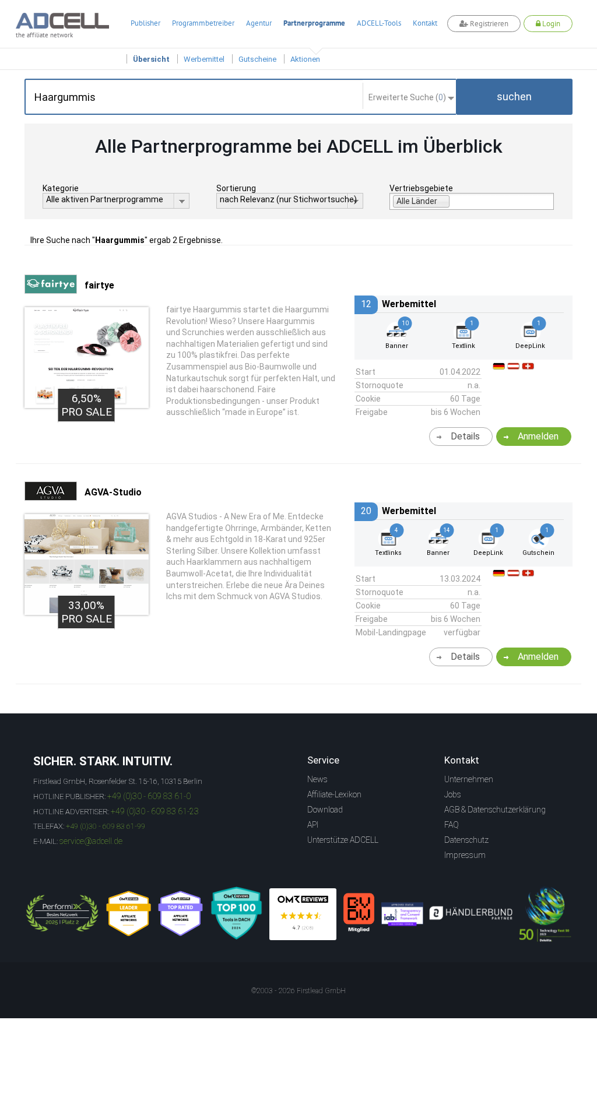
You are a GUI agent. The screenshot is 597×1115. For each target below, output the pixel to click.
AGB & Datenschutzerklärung (495, 809)
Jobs (452, 794)
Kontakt (425, 23)
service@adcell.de (90, 841)
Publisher (145, 23)
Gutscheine (257, 59)
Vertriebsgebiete (421, 188)
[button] (514, 97)
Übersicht (151, 59)
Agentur (259, 23)
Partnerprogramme (314, 23)
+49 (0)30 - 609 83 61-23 (155, 811)
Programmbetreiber (203, 23)
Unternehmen (468, 779)
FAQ (451, 824)
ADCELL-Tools (379, 23)
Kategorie (61, 188)
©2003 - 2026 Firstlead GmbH (298, 991)
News (317, 779)
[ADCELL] (302, 914)
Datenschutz (466, 840)
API (312, 824)
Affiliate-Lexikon (334, 794)
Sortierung (236, 188)
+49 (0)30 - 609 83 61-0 (149, 796)
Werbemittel (204, 59)
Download (325, 809)
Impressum (465, 855)
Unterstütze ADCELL (342, 840)
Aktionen (305, 59)
